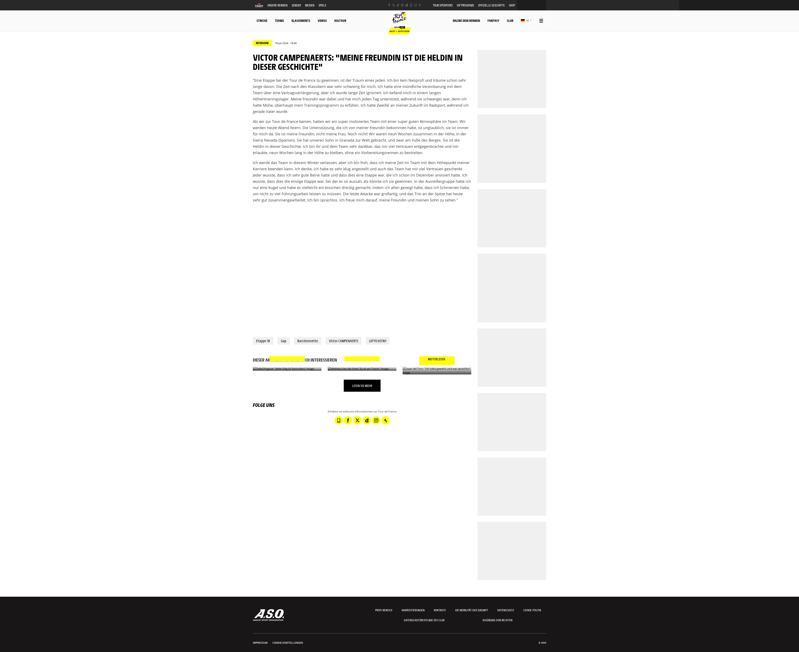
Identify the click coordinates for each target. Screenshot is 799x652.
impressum (260, 643)
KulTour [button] (340, 20)
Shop (512, 5)
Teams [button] (279, 20)
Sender (296, 5)
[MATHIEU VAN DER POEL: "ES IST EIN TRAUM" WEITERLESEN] (362, 369)
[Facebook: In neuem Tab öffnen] (389, 5)
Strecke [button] (262, 20)
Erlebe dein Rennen (466, 20)
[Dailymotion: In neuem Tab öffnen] (406, 5)
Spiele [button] (322, 5)
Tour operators (443, 5)
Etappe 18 (263, 340)
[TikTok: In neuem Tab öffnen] (398, 5)
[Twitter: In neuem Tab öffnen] (393, 5)
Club (510, 20)
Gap (283, 340)
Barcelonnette (307, 340)
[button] (526, 20)
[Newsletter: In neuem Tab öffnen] (415, 5)
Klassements (301, 20)
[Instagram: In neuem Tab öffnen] (402, 5)
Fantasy (493, 20)
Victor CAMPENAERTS (343, 340)
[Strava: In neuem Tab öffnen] (420, 5)
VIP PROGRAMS (465, 5)
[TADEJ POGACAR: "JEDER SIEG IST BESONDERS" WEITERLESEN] (287, 369)
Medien (309, 5)
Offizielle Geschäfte (491, 5)
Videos (322, 20)
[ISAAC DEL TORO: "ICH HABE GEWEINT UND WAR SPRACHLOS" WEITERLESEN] (437, 370)
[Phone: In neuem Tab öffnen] (411, 5)
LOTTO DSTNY (377, 340)
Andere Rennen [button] (277, 5)
